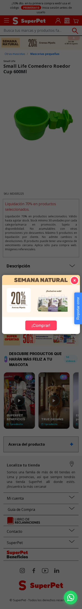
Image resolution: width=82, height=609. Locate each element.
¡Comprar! (41, 325)
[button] (70, 597)
